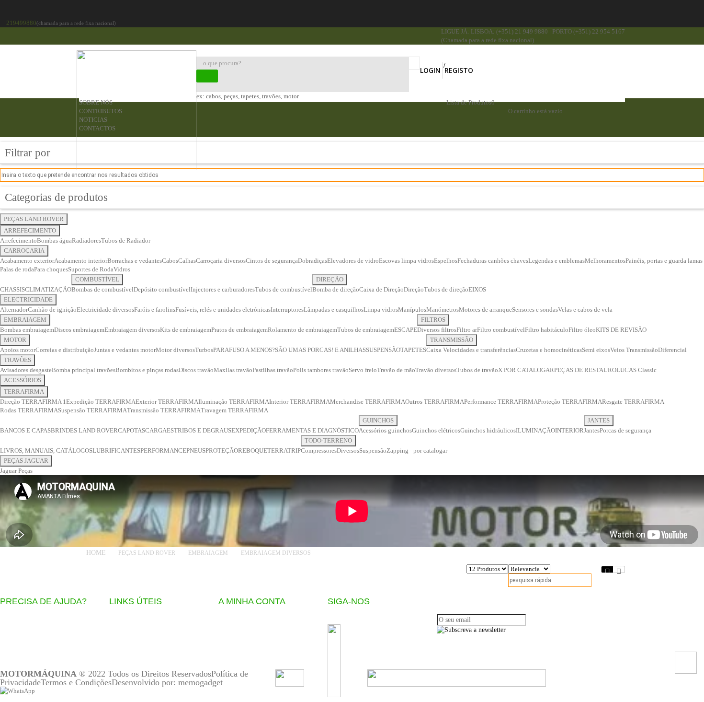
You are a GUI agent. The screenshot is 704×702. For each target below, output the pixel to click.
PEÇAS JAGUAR (26, 460)
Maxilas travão (233, 370)
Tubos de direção (446, 289)
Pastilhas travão (272, 370)
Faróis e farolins (154, 309)
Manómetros (442, 309)
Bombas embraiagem (27, 329)
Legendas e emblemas (556, 260)
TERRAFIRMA (24, 391)
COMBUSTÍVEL (97, 279)
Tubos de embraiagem (365, 329)
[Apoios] (456, 677)
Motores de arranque (485, 309)
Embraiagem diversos (132, 329)
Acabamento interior (80, 260)
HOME (96, 552)
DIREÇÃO (329, 279)
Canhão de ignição (52, 309)
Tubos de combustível (283, 289)
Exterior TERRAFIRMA (167, 401)
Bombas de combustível (102, 289)
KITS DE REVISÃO (621, 329)
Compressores (319, 450)
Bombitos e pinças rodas (147, 370)
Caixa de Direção (381, 289)
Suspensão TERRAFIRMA (92, 410)
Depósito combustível (162, 289)
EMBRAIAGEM (25, 319)
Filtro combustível (501, 329)
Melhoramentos (605, 260)
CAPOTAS (131, 430)
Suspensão (372, 450)
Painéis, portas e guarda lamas (664, 260)
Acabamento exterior (27, 260)
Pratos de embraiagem (239, 329)
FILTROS (433, 319)
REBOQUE (252, 450)
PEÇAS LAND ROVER (34, 218)
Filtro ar (466, 329)
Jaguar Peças (16, 470)
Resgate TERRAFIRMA (633, 401)
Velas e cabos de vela (585, 309)
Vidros (122, 269)
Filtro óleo (582, 329)
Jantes (592, 430)
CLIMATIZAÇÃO (48, 289)
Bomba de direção (335, 289)
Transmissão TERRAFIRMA (164, 410)
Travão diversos (435, 370)
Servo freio (363, 370)
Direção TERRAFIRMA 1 (33, 401)
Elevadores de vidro (353, 260)
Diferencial (672, 349)
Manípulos (412, 309)
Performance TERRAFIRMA (501, 401)
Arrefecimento (18, 240)
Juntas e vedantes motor (125, 349)
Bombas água (54, 240)
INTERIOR (569, 430)
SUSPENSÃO (383, 349)
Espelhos (445, 260)
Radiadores (86, 240)
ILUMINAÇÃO (535, 430)
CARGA (156, 430)
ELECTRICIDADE (28, 299)
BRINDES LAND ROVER (84, 430)
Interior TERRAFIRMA (299, 401)
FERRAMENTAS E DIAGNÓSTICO (312, 430)
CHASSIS (12, 289)
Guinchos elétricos (436, 430)
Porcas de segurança (625, 430)
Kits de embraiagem (185, 329)
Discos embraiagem (79, 329)
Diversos (348, 450)
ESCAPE (405, 329)
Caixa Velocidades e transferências (471, 349)
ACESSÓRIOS (22, 380)
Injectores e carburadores (223, 289)
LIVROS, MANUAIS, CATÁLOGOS (46, 450)
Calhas (187, 260)
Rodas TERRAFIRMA (29, 410)
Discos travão (196, 370)
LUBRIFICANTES (116, 450)
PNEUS (195, 450)
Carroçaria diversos (221, 260)
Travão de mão (396, 370)
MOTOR (15, 339)
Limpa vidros (380, 309)
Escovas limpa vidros (406, 260)
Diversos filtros (436, 329)
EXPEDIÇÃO (248, 430)
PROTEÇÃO (221, 450)
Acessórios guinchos (385, 430)
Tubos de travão (477, 370)
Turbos (204, 349)
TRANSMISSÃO (451, 339)
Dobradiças (312, 260)
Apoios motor (17, 349)
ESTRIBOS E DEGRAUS (199, 430)
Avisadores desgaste (26, 370)
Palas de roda (17, 269)
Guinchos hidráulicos (488, 430)
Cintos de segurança (272, 260)
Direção (414, 289)
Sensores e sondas (535, 309)
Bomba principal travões (83, 370)
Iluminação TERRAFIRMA (233, 401)
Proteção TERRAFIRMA (570, 401)
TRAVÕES (17, 359)
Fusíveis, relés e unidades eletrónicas (223, 309)
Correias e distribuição (64, 349)
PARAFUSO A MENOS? (244, 349)
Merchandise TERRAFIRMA (367, 401)
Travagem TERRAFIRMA (234, 410)
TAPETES (413, 349)
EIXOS (477, 289)
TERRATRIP (284, 450)
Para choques (51, 269)
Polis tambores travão (321, 370)
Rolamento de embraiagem (302, 329)
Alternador (14, 309)
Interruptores (287, 309)
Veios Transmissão (634, 349)
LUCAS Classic (636, 370)
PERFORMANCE (163, 450)
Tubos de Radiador (125, 240)
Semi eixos (596, 349)
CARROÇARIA (24, 250)
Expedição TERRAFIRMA (101, 401)
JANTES (599, 420)
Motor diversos (175, 349)
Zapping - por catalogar (416, 450)
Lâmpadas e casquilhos (333, 309)
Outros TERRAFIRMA (434, 401)
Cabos (170, 260)
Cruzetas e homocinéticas (549, 349)
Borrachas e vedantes (134, 260)
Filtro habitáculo (546, 329)
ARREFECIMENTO (30, 230)
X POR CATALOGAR (526, 370)
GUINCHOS (378, 420)
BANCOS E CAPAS (25, 430)
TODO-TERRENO (328, 440)
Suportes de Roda (91, 269)
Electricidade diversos (105, 309)
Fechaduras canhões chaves (492, 260)
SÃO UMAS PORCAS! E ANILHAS (320, 349)
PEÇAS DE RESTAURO (585, 370)
